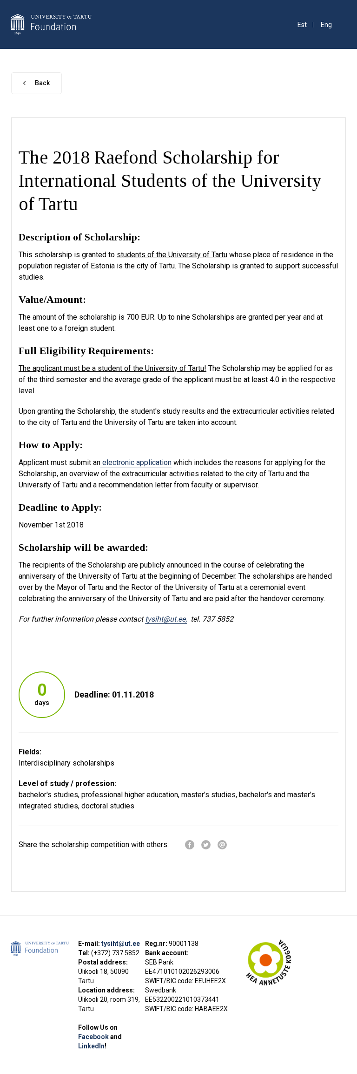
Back (42, 83)
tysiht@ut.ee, (166, 619)
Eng (326, 24)
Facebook (94, 1036)
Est (302, 24)
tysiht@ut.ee (120, 943)
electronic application (136, 462)
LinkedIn (91, 1046)
